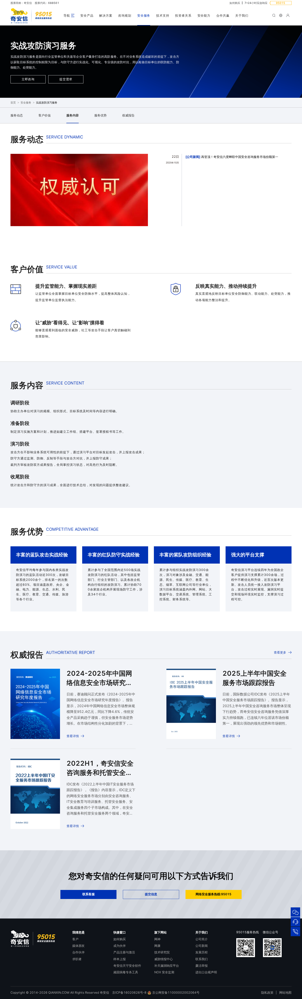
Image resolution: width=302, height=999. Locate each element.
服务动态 (16, 115)
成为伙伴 (119, 946)
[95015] (295, 931)
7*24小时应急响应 (255, 3)
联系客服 (88, 894)
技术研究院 (162, 952)
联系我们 (201, 959)
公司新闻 (193, 157)
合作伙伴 (78, 952)
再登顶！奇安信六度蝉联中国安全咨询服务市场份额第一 (239, 157)
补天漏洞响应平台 (166, 966)
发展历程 (201, 952)
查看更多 (280, 652)
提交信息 (151, 894)
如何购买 (234, 3)
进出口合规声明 (206, 972)
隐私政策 (267, 992)
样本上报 (119, 959)
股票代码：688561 (47, 3)
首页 (13, 102)
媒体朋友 (78, 946)
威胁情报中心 (163, 959)
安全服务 (143, 15)
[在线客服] (295, 921)
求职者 (77, 959)
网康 (157, 946)
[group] (79, 192)
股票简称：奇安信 (21, 3)
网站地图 (285, 992)
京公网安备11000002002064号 (175, 992)
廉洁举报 (201, 966)
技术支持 (162, 15)
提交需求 (65, 79)
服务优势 (100, 115)
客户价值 (44, 115)
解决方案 (105, 15)
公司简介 (201, 939)
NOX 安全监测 (164, 972)
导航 (66, 15)
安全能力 (204, 15)
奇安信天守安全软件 (127, 966)
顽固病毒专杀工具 (125, 972)
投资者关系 (183, 15)
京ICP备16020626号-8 (129, 992)
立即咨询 (28, 79)
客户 (75, 939)
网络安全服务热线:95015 (213, 894)
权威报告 (128, 115)
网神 (157, 939)
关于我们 (241, 15)
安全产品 (86, 15)
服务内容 (72, 115)
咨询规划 (124, 15)
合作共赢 (222, 15)
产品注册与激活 (124, 952)
